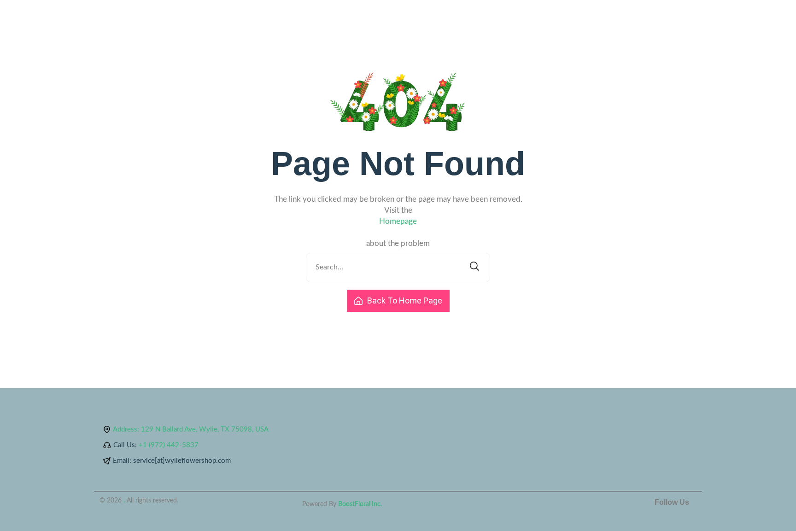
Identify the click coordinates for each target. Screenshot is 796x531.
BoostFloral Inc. (360, 504)
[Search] (474, 267)
